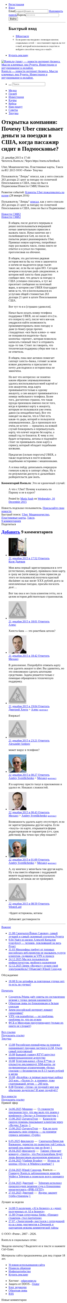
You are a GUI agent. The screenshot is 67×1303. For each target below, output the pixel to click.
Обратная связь (18, 1290)
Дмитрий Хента (18, 709)
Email (12, 11)
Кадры (13, 100)
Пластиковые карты (13, 517)
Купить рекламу (18, 55)
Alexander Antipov (19, 743)
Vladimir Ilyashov (32, 1160)
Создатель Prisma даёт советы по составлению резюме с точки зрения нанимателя (37, 998)
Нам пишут (16, 106)
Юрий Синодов (31, 1169)
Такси (30, 517)
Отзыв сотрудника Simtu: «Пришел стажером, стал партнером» (33, 1216)
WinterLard (15, 906)
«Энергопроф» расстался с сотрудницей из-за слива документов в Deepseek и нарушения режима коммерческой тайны (36, 1224)
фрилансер (27, 1141)
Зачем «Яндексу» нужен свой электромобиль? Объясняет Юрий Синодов (35, 967)
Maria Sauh (26, 498)
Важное (6, 927)
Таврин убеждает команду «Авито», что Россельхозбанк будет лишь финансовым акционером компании (36, 1154)
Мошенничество (39, 514)
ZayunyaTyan (30, 1118)
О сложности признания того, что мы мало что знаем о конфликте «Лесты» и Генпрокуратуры (34, 1112)
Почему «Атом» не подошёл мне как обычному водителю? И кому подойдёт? (34, 1088)
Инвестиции (16, 97)
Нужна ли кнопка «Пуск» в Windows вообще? (34, 1162)
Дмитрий (27, 1182)
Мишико (27, 1108)
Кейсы (12, 103)
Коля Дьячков (17, 561)
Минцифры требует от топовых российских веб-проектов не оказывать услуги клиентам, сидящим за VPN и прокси (37, 952)
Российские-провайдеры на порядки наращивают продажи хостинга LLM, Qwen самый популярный (35, 1048)
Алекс (12, 624)
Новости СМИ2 (11, 214)
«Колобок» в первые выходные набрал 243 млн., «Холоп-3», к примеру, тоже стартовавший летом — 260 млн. (36, 1080)
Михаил (13, 659)
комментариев (11, 520)
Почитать (7, 990)
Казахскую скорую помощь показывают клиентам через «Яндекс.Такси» (36, 1122)
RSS (11, 1293)
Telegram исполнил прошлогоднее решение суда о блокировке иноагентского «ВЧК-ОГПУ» (35, 1186)
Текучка (13, 113)
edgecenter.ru (28, 1280)
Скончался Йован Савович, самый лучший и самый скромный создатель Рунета (36, 935)
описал (34, 201)
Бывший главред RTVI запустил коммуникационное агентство (32, 1056)
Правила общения (20, 1268)
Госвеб (13, 93)
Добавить (10, 532)
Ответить (43, 558)
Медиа (13, 90)
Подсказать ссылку (13, 1035)
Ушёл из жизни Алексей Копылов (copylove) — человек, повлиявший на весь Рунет (35, 943)
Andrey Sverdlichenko (21, 778)
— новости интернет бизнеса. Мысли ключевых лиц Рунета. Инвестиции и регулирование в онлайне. (29, 74)
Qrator (35, 1283)
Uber (25, 514)
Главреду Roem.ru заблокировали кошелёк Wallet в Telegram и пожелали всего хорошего (36, 1175)
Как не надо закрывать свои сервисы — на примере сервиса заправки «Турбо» (33, 1131)
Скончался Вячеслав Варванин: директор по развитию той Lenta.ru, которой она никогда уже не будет (37, 1144)
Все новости (9, 1096)
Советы (13, 110)
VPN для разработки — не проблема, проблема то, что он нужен (31, 1018)
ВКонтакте (22, 36)
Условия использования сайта (27, 1264)
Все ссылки (8, 1032)
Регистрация (16, 4)
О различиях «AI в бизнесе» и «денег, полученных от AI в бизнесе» (35, 1210)
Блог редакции (18, 1287)
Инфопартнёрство (20, 1271)
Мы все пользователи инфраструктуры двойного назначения (32, 961)
